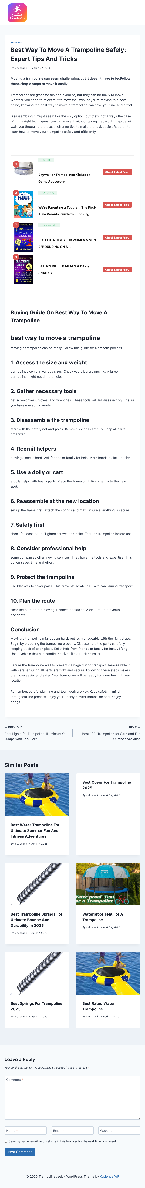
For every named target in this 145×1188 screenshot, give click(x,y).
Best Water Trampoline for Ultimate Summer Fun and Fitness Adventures (35, 831)
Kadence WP (109, 1176)
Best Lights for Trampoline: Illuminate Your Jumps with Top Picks (37, 733)
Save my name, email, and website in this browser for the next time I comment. (63, 1141)
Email (58, 1131)
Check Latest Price (117, 172)
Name (12, 1131)
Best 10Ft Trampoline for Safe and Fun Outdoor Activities (111, 733)
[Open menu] (136, 13)
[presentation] (37, 794)
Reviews (16, 42)
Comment (15, 1080)
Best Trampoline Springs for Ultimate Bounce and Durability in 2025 (36, 920)
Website (106, 1131)
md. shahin (21, 67)
